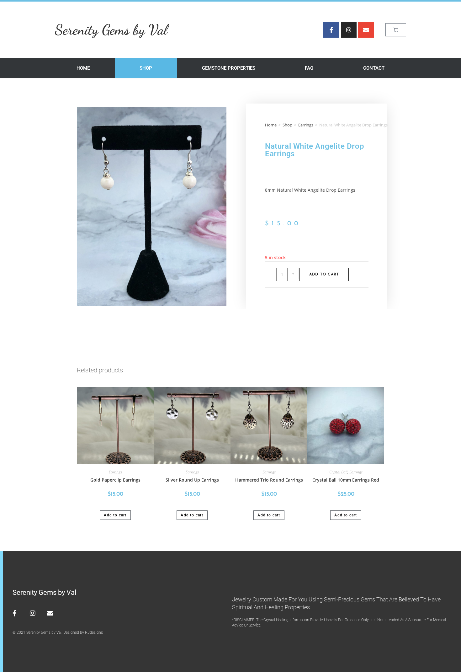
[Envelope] (366, 30)
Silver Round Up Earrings (192, 480)
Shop (146, 68)
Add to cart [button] (115, 515)
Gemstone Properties (228, 68)
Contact (373, 68)
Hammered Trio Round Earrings (269, 480)
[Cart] (395, 29)
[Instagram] (349, 30)
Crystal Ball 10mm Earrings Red (345, 480)
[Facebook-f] (331, 30)
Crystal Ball (338, 472)
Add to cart (324, 274)
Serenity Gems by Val (111, 29)
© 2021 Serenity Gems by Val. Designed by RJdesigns (58, 632)
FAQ (309, 68)
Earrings (305, 125)
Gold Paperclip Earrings (115, 480)
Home (83, 68)
